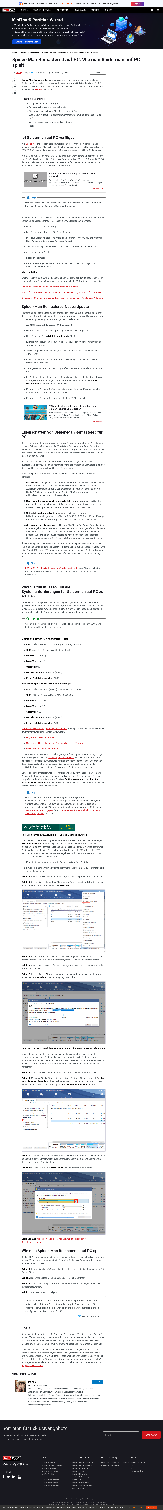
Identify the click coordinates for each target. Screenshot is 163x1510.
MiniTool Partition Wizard (50, 1462)
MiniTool (39, 89)
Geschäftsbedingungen (89, 1499)
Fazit (31, 126)
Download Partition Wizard (81, 31)
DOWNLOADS (80, 10)
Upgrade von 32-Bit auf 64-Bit (40, 737)
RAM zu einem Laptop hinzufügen (42, 748)
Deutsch (96, 72)
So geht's (137, 3)
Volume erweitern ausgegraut (40, 810)
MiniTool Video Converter (50, 1482)
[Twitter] (32, 72)
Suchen (152, 10)
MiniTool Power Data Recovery (52, 1465)
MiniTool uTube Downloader (51, 1480)
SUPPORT (109, 10)
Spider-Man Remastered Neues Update (47, 107)
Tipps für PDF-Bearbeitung (80, 1474)
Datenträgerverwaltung (29, 53)
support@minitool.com (32, 1365)
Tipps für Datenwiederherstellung (82, 1465)
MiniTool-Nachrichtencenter (110, 1465)
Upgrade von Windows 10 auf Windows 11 (115, 1462)
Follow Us (98, 1382)
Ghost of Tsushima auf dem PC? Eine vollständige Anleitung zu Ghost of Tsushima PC (62, 292)
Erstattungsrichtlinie (137, 1471)
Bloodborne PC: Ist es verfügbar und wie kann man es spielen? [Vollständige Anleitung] (62, 298)
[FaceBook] (3, 1478)
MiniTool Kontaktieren (138, 1462)
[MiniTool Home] (9, 10)
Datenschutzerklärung (73, 1499)
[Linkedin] (13, 1478)
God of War (31, 144)
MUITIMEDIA (62, 10)
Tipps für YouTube (77, 1480)
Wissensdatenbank (78, 1488)
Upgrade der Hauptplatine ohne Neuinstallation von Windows (55, 743)
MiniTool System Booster (50, 1471)
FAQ (132, 1465)
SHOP (24, 10)
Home (14, 53)
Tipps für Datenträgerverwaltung (82, 1462)
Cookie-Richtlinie (137, 1507)
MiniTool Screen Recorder (50, 1485)
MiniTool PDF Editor (48, 1474)
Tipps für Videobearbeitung (80, 1477)
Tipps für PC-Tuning (78, 1471)
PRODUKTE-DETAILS (42, 10)
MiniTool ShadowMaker (49, 1468)
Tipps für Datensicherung (80, 1468)
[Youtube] (19, 1478)
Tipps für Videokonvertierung (81, 1482)
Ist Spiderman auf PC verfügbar (44, 103)
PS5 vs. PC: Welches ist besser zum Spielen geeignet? (51, 568)
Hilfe (132, 1468)
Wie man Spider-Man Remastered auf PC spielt (51, 122)
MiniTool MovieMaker (49, 1477)
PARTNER (95, 10)
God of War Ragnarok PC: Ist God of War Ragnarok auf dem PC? (51, 286)
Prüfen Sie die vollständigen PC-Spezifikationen (44, 728)
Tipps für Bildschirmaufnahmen (82, 1485)
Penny (19, 72)
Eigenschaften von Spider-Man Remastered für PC (53, 111)
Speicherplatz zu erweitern (61, 757)
